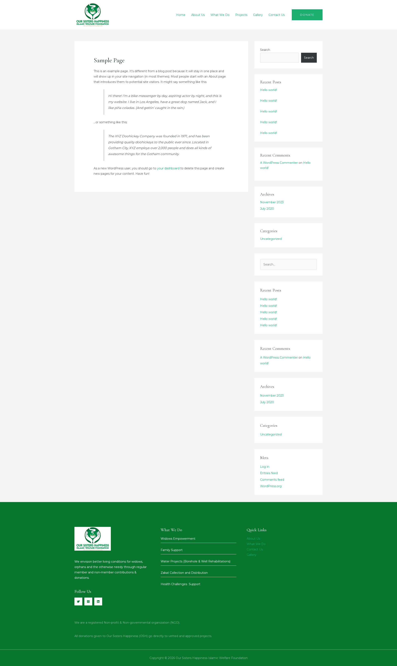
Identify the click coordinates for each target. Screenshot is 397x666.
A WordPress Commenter (279, 163)
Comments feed (272, 480)
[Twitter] (78, 601)
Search (265, 50)
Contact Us (277, 15)
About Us (198, 15)
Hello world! (268, 90)
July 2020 (267, 208)
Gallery (258, 15)
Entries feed (269, 473)
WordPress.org (271, 486)
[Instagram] (88, 601)
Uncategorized (271, 239)
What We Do (220, 15)
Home (180, 15)
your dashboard (168, 168)
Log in (264, 467)
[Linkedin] (98, 601)
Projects (241, 15)
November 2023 (272, 202)
